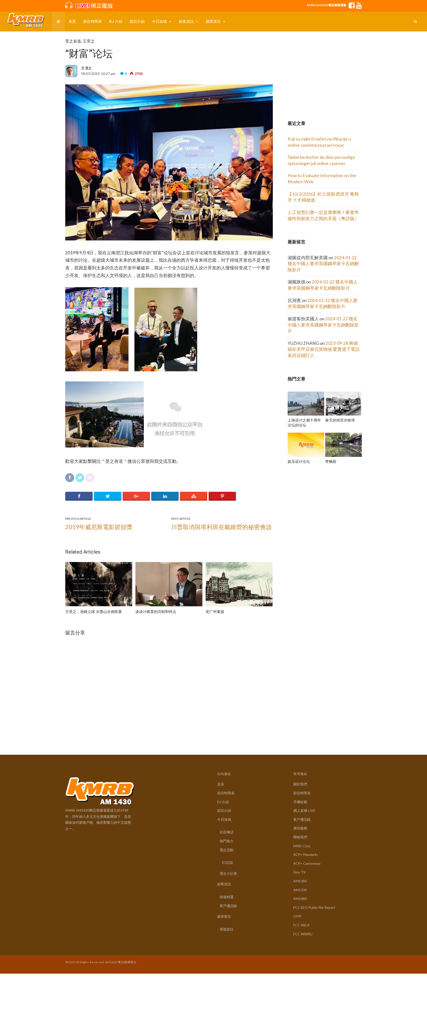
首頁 (72, 21)
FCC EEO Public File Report (314, 907)
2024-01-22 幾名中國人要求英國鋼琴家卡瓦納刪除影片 (323, 263)
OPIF (297, 916)
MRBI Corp (301, 846)
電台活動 (227, 850)
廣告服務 (300, 828)
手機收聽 (300, 802)
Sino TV (299, 872)
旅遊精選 (227, 897)
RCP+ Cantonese (306, 863)
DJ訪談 (227, 862)
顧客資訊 (186, 21)
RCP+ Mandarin (305, 854)
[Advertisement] (325, 70)
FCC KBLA (301, 925)
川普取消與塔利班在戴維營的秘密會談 (221, 526)
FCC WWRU (302, 934)
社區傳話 (227, 832)
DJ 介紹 (115, 21)
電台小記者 (228, 873)
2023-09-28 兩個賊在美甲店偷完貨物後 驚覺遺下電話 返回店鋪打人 (324, 349)
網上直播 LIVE (304, 810)
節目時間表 (92, 21)
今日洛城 (159, 21)
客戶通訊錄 (228, 906)
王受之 (89, 41)
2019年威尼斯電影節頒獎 (98, 526)
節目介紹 (137, 21)
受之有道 (73, 41)
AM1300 (300, 890)
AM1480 (300, 898)
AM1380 (300, 881)
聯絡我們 (300, 837)
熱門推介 (227, 841)
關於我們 (300, 784)
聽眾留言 (213, 21)
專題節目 (227, 929)
